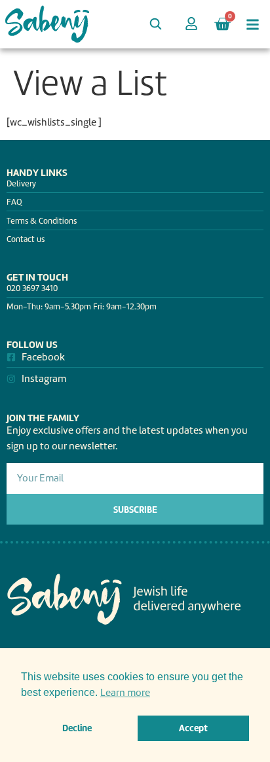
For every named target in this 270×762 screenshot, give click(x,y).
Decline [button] (77, 728)
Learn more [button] (125, 692)
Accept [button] (193, 728)
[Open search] (155, 23)
